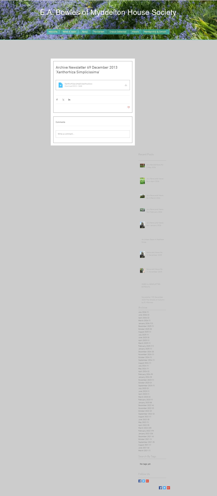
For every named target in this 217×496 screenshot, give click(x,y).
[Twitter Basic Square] (143, 481)
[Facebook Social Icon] (160, 487)
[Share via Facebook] (57, 99)
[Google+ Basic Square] (147, 481)
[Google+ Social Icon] (168, 487)
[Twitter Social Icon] (164, 487)
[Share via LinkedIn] (69, 99)
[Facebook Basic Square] (139, 481)
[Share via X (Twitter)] (63, 99)
